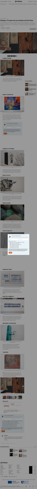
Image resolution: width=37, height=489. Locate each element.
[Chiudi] (28, 235)
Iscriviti (10, 252)
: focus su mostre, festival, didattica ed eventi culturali (17, 242)
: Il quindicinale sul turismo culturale (14, 246)
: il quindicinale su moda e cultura (14, 245)
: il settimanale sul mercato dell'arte (15, 243)
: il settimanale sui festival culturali (14, 247)
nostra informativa (19, 249)
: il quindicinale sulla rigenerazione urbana (15, 244)
